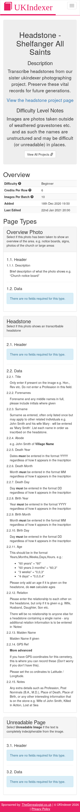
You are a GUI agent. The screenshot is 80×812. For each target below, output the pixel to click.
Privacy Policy (41, 809)
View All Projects (38, 154)
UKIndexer (32, 7)
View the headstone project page (40, 100)
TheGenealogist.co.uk (36, 804)
